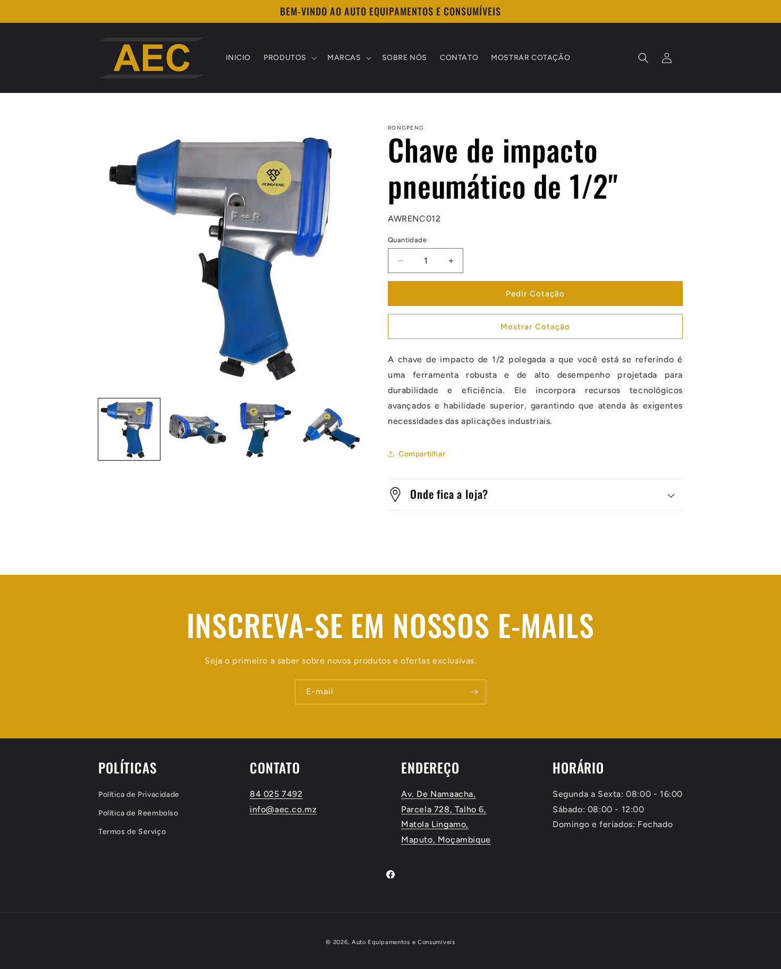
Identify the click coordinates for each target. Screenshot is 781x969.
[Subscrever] (474, 691)
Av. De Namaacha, (438, 793)
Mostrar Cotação (535, 327)
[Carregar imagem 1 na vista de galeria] (129, 429)
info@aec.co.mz (283, 809)
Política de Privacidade (139, 793)
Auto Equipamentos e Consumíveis (403, 942)
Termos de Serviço (132, 831)
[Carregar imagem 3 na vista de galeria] (263, 429)
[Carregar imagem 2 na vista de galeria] (196, 429)
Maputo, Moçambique (446, 840)
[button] (289, 58)
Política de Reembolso (138, 812)
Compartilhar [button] (421, 453)
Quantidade (407, 240)
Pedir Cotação (535, 294)
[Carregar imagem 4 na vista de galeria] (330, 429)
